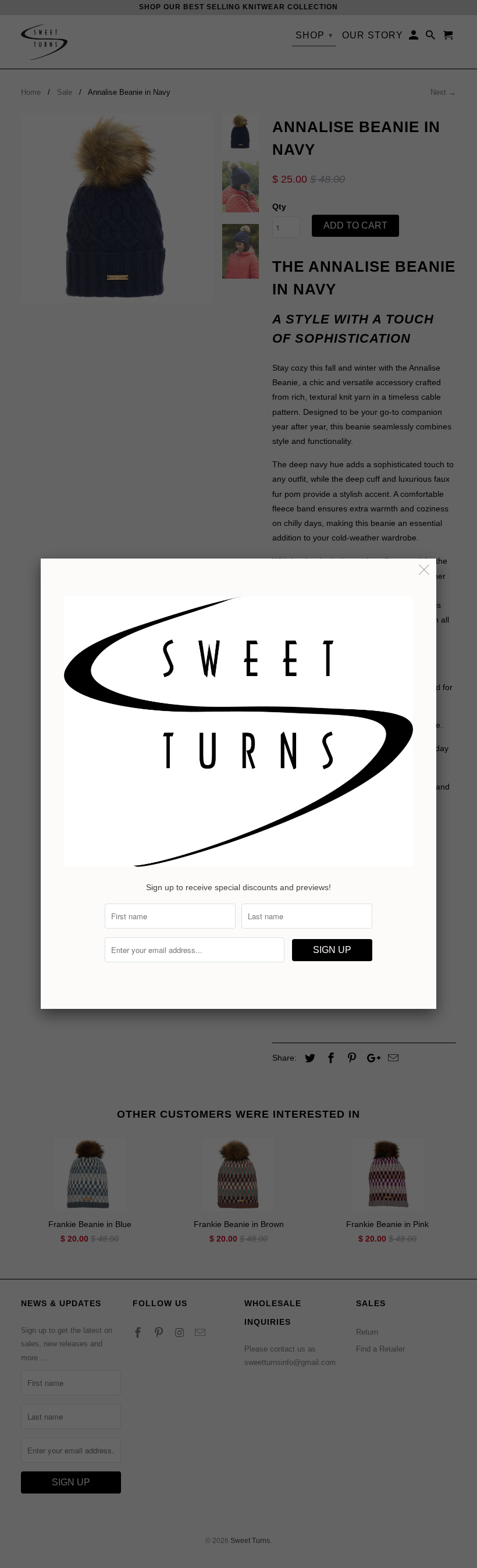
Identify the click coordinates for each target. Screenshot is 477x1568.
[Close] (424, 570)
